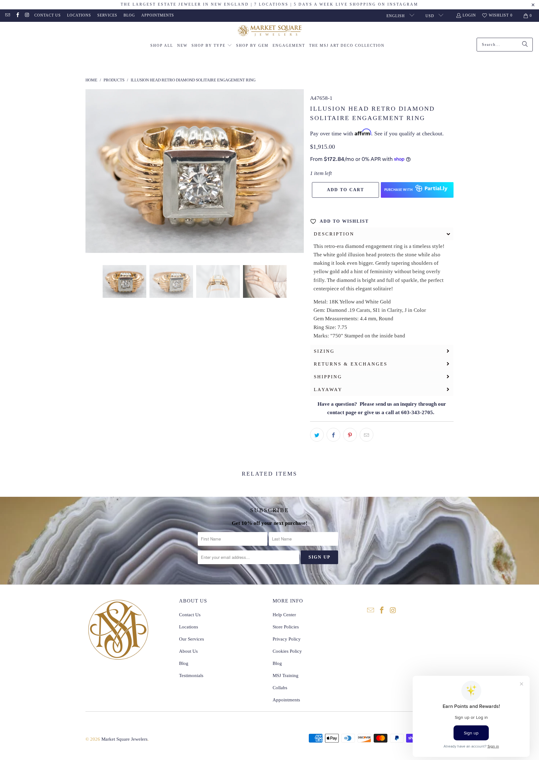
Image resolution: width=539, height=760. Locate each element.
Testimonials (191, 675)
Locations (79, 15)
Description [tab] (334, 233)
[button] (212, 46)
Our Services (191, 639)
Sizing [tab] (324, 351)
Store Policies (286, 626)
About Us (188, 651)
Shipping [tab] (328, 376)
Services (107, 15)
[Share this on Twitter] (317, 435)
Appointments (157, 15)
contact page (342, 412)
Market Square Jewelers (124, 739)
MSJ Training (286, 675)
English (396, 16)
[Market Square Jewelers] (270, 31)
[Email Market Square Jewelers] (7, 15)
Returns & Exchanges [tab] (350, 363)
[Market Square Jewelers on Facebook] (17, 15)
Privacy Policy (287, 639)
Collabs (280, 687)
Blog (129, 15)
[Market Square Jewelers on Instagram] (27, 15)
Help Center (284, 614)
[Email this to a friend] (366, 435)
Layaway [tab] (328, 389)
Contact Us (47, 15)
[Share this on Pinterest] (350, 435)
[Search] (525, 44)
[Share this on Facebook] (333, 435)
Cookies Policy (287, 651)
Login (469, 15)
